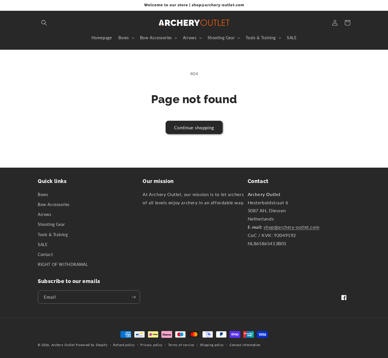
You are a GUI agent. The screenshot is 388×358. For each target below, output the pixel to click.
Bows (43, 194)
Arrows (44, 214)
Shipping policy (212, 345)
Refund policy (124, 345)
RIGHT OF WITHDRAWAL (63, 264)
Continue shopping (194, 127)
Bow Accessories (54, 204)
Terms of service (181, 345)
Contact (45, 254)
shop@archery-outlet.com (291, 227)
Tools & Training (53, 234)
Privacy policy (151, 345)
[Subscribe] (133, 297)
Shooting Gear (51, 224)
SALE (42, 244)
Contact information (245, 345)
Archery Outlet (63, 345)
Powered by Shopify (92, 345)
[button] (44, 22)
